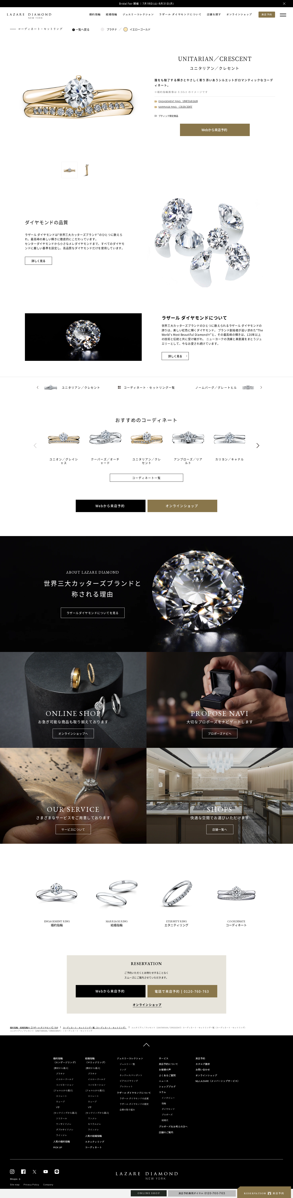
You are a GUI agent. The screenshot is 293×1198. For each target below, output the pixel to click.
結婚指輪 (111, 14)
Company (48, 1184)
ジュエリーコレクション (138, 14)
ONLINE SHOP (149, 1193)
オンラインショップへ (73, 733)
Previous (35, 445)
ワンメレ (92, 1118)
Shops (14, 1179)
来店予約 (200, 1058)
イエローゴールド (140, 29)
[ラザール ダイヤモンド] (29, 16)
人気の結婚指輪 (93, 1136)
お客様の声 (165, 1069)
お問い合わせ (203, 1069)
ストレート (61, 1096)
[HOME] (146, 1176)
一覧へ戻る (82, 29)
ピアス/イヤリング (129, 1081)
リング (123, 1070)
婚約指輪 (95, 14)
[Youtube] (45, 1171)
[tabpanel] (68, 445)
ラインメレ (61, 1135)
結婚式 (165, 1120)
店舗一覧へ (219, 829)
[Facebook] (23, 1171)
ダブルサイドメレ (64, 1129)
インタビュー (168, 1098)
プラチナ (112, 29)
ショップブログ (167, 1086)
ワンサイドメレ (63, 1124)
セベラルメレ (94, 1124)
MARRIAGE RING (175, 107)
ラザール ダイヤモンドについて (180, 14)
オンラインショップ (239, 14)
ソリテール (61, 1118)
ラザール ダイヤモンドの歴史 (134, 1104)
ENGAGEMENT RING (178, 101)
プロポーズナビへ (220, 733)
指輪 (164, 1103)
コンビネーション (65, 1085)
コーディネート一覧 (146, 478)
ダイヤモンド (168, 1109)
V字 (58, 1107)
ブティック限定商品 (168, 116)
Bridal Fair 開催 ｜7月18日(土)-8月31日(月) (146, 3)
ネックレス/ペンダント (131, 1075)
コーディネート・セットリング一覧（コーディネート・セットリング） (95, 1027)
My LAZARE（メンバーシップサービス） (218, 1081)
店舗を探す (214, 14)
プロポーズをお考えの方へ (173, 1126)
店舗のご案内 (166, 1132)
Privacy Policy (31, 1184)
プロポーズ (167, 1114)
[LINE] (57, 1171)
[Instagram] (12, 1171)
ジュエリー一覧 (127, 1064)
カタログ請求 (203, 1064)
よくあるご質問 (167, 1075)
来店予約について (168, 1064)
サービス (163, 1058)
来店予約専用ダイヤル (202, 1193)
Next (258, 445)
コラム (162, 1092)
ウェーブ (60, 1101)
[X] (34, 1171)
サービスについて (73, 829)
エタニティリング (94, 1141)
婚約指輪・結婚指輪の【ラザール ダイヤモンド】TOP (34, 1027)
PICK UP (57, 1147)
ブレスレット (126, 1086)
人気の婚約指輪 (61, 1141)
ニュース (163, 1081)
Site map (15, 1184)
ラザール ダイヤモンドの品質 (134, 1098)
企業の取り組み (127, 1109)
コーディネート (93, 1147)
